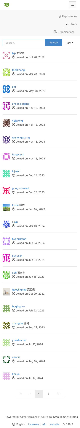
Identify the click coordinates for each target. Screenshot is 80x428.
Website (54, 424)
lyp (14, 53)
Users (73, 24)
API (44, 424)
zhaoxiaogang (20, 103)
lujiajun (16, 171)
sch (14, 272)
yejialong (17, 120)
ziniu (15, 221)
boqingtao (18, 306)
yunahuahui (19, 340)
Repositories (69, 16)
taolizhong (18, 69)
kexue (16, 373)
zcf (14, 86)
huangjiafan (19, 238)
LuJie (15, 205)
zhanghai (17, 323)
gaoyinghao (19, 289)
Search (53, 42)
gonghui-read (20, 188)
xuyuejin (17, 255)
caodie (16, 357)
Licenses (33, 424)
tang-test (18, 154)
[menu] (18, 424)
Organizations (65, 31)
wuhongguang (21, 137)
